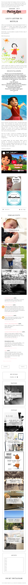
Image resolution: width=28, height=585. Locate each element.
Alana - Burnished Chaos (11, 323)
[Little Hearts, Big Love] (14, 190)
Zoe (6, 350)
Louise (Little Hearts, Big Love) (13, 331)
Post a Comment (7, 361)
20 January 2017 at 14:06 (11, 338)
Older (22, 366)
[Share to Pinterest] (23, 209)
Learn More (12, 8)
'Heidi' (7, 27)
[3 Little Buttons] (14, 205)
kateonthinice (9, 304)
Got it (18, 8)
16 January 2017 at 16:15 (10, 302)
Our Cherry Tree (6, 583)
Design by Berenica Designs (19, 583)
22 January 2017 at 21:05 (11, 348)
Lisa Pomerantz (9, 315)
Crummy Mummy (9, 298)
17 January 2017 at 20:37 (11, 321)
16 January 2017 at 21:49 (10, 313)
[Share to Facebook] (21, 209)
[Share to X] (19, 209)
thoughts (7, 209)
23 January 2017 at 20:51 (11, 358)
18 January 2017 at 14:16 (10, 329)
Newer (5, 366)
